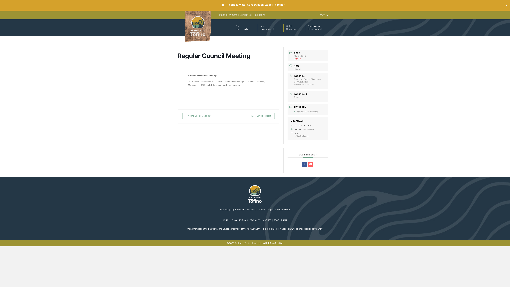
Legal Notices (238, 209)
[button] (507, 5)
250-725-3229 (307, 129)
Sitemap (224, 209)
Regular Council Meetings (307, 112)
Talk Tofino (259, 15)
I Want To (323, 15)
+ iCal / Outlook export (260, 116)
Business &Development (315, 27)
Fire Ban (280, 5)
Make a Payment (228, 15)
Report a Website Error (279, 209)
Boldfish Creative (274, 243)
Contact (261, 209)
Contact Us (246, 15)
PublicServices (291, 27)
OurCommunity (242, 27)
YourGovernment (267, 27)
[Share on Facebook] (304, 164)
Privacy (250, 209)
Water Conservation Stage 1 (256, 5)
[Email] (310, 164)
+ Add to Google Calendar (198, 116)
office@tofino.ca (302, 136)
